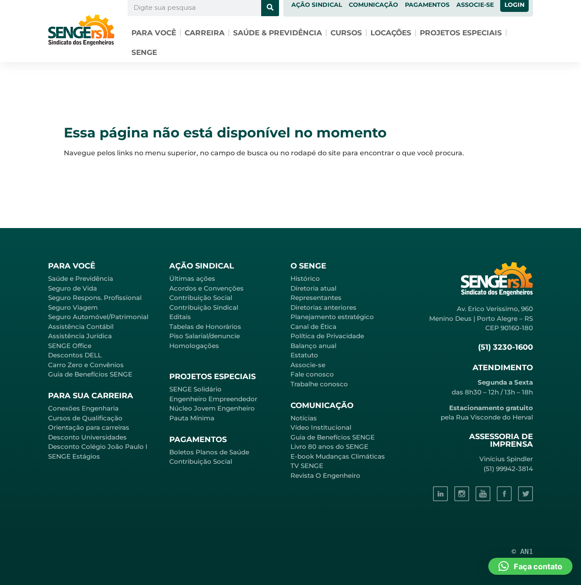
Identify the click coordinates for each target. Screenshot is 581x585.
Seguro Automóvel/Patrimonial (98, 317)
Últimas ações (192, 278)
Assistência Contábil (81, 326)
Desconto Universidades (87, 437)
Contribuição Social (200, 298)
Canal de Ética (313, 326)
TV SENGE (306, 466)
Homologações (194, 346)
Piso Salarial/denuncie (204, 336)
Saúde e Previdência (80, 278)
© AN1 (522, 551)
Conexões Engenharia (83, 408)
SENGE (144, 52)
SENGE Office (69, 346)
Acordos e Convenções (206, 288)
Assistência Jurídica (80, 336)
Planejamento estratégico (332, 317)
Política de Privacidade (327, 336)
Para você (153, 33)
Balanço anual (313, 346)
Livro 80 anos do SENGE (329, 446)
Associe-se (307, 365)
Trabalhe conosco (319, 384)
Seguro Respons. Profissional (95, 298)
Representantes (316, 298)
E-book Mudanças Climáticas (337, 456)
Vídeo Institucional (320, 427)
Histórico (305, 278)
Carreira (205, 33)
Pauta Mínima (191, 418)
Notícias (303, 418)
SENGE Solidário (195, 389)
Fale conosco (312, 374)
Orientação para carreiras (88, 427)
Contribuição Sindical (203, 307)
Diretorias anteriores (323, 307)
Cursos (346, 33)
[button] (530, 566)
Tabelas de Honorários (205, 326)
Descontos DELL (75, 355)
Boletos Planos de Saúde (209, 452)
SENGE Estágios (74, 456)
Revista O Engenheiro (325, 475)
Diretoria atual (313, 288)
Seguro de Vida (72, 288)
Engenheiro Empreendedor (213, 399)
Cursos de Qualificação (85, 418)
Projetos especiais (461, 33)
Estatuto (304, 355)
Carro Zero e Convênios (86, 365)
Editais (180, 317)
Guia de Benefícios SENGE (90, 374)
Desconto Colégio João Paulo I (98, 446)
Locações (390, 33)
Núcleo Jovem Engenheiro (212, 408)
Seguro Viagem (73, 307)
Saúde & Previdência (277, 33)
